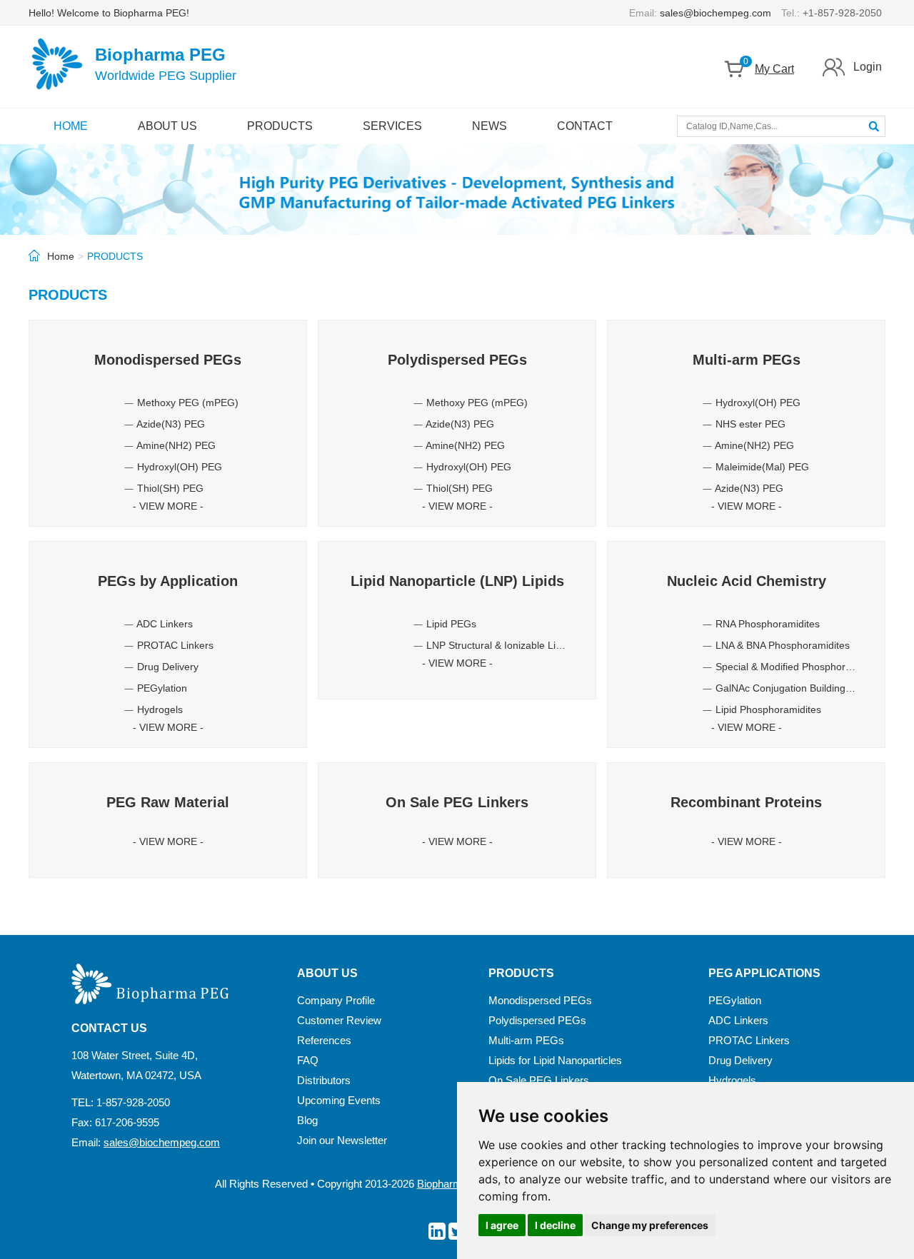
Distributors (324, 1080)
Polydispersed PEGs (457, 360)
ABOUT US (167, 126)
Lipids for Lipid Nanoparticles (555, 1060)
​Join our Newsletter (342, 1140)
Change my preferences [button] (649, 1225)
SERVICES (392, 126)
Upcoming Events (339, 1100)
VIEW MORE (168, 506)
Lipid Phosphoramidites (768, 709)
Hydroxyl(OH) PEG (179, 466)
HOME (71, 126)
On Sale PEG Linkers (457, 802)
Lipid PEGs (451, 624)
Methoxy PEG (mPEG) (187, 402)
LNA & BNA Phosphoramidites (782, 645)
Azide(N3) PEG (170, 424)
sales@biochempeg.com (715, 13)
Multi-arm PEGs (746, 360)
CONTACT (585, 126)
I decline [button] (555, 1225)
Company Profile (336, 1000)
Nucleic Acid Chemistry (746, 581)
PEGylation (162, 688)
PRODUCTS (280, 126)
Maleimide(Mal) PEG (762, 466)
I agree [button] (502, 1225)
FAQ (307, 1060)
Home (60, 256)
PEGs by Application (168, 581)
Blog (307, 1120)
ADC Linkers (164, 624)
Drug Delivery (168, 666)
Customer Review (339, 1020)
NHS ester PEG (750, 424)
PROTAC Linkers (175, 645)
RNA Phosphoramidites (767, 624)
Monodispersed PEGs (167, 360)
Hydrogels (160, 709)
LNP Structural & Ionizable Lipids (500, 645)
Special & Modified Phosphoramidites (799, 666)
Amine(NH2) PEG (176, 445)
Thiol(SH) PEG (170, 488)
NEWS (489, 126)
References (324, 1040)
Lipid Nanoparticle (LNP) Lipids (457, 581)
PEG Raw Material (167, 802)
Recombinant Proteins (746, 802)
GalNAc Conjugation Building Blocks (796, 688)
